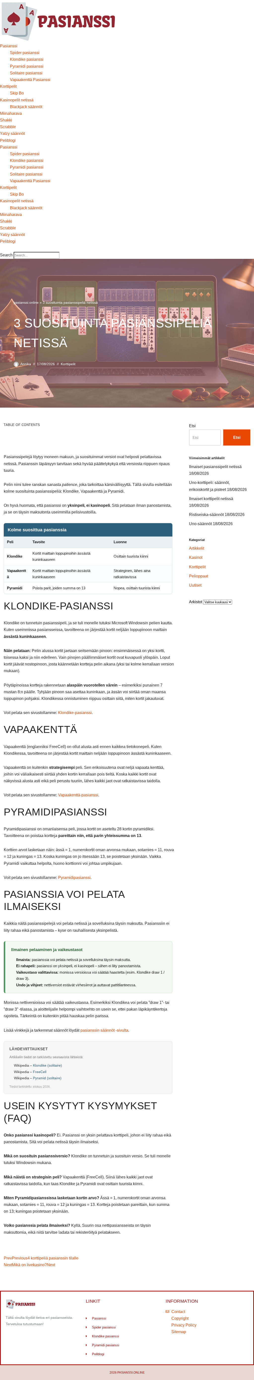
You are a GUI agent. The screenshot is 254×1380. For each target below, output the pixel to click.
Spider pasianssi (24, 53)
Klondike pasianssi (26, 59)
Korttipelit (8, 86)
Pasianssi (8, 46)
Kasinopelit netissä (16, 100)
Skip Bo (17, 93)
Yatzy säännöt (12, 133)
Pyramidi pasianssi (26, 66)
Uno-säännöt (200, 524)
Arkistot (195, 602)
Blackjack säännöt (26, 107)
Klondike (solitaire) (47, 1065)
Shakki (6, 120)
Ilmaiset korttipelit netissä (211, 499)
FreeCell (39, 1072)
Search (6, 255)
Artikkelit (196, 548)
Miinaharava (11, 113)
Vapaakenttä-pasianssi (78, 795)
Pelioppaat (198, 576)
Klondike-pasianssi (75, 713)
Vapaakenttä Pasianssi (30, 80)
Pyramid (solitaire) (47, 1078)
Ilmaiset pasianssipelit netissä (215, 467)
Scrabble (8, 127)
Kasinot (195, 557)
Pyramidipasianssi (74, 877)
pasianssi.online (26, 302)
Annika (25, 364)
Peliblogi (8, 140)
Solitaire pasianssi (26, 73)
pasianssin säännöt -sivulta (104, 1030)
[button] (30, 248)
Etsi (192, 426)
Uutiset (195, 585)
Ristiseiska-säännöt (206, 514)
